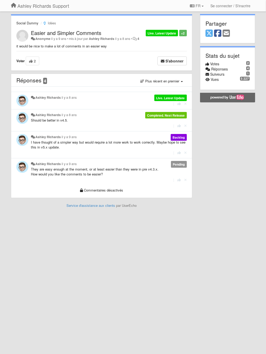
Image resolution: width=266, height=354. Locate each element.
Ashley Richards (101, 38)
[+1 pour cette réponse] (179, 103)
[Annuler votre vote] (185, 103)
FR (198, 5)
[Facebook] (217, 33)
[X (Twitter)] (209, 33)
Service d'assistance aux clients (90, 205)
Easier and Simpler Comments (66, 33)
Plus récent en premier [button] (162, 81)
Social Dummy (27, 22)
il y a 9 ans (69, 136)
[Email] (226, 33)
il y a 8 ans (69, 97)
